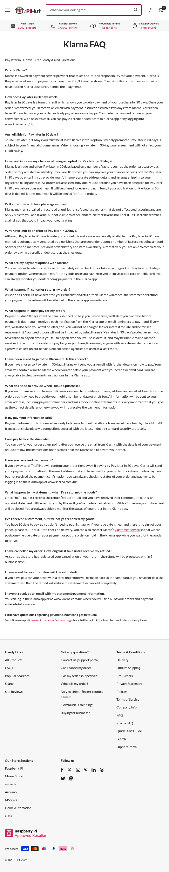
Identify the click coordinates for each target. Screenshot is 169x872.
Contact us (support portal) (80, 660)
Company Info (126, 707)
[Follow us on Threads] (102, 770)
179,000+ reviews (67, 27)
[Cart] (160, 10)
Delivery (122, 660)
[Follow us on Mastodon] (71, 778)
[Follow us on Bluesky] (63, 778)
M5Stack (11, 800)
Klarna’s (34, 620)
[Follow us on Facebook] (62, 770)
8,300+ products (27, 27)
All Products (13, 660)
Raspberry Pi (14, 768)
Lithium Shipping (128, 668)
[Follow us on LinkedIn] (94, 770)
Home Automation (18, 808)
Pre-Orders (124, 676)
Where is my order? (74, 683)
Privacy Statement (129, 683)
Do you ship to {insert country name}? (82, 694)
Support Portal (126, 747)
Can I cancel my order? (76, 668)
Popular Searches (17, 676)
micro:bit (11, 784)
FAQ (119, 715)
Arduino (11, 792)
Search (9, 683)
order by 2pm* (149, 27)
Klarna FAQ (124, 723)
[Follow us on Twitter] (69, 769)
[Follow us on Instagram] (78, 770)
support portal (109, 27)
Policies (121, 691)
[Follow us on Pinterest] (85, 770)
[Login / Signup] (151, 10)
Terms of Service (127, 699)
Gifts (8, 815)
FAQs (9, 668)
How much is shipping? (77, 705)
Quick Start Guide (129, 731)
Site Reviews (14, 691)
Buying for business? (75, 713)
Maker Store (13, 776)
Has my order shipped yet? (79, 676)
